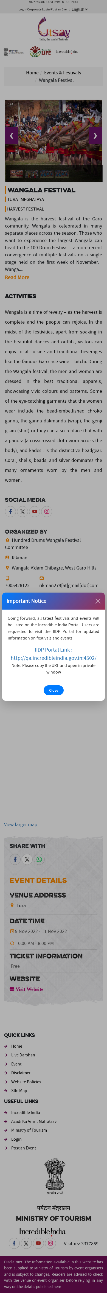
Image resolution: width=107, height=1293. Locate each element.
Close (53, 690)
